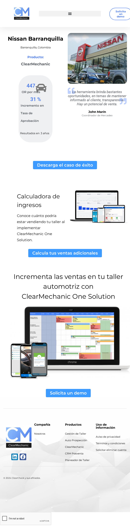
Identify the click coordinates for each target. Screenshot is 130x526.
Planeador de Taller (77, 460)
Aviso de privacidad (108, 436)
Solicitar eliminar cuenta (111, 450)
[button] (70, 13)
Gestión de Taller (75, 433)
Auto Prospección (76, 440)
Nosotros (39, 433)
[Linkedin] (14, 457)
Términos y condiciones (110, 443)
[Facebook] (23, 457)
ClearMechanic (74, 446)
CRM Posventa (74, 453)
